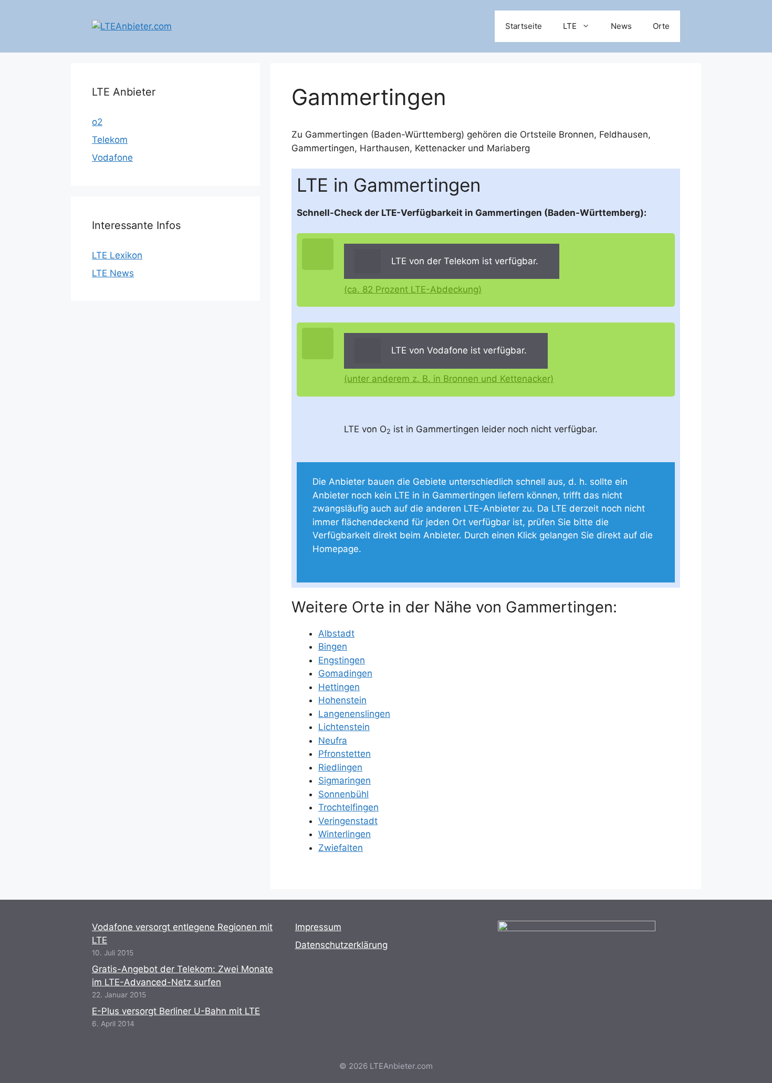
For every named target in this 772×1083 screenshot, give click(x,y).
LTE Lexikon (117, 255)
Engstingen (341, 660)
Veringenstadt (348, 821)
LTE (570, 26)
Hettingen (339, 687)
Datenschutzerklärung (341, 945)
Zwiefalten (340, 847)
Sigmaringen (344, 780)
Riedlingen (340, 767)
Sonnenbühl (343, 794)
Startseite (523, 26)
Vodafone (112, 157)
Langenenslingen (354, 714)
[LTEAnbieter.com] (132, 25)
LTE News (113, 273)
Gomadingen (345, 673)
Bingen (332, 646)
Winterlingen (344, 834)
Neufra (332, 740)
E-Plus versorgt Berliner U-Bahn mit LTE (176, 1011)
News (621, 26)
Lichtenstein (344, 727)
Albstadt (336, 633)
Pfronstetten (344, 753)
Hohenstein (342, 700)
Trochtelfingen (348, 807)
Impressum (318, 927)
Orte (661, 26)
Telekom (110, 139)
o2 (97, 122)
